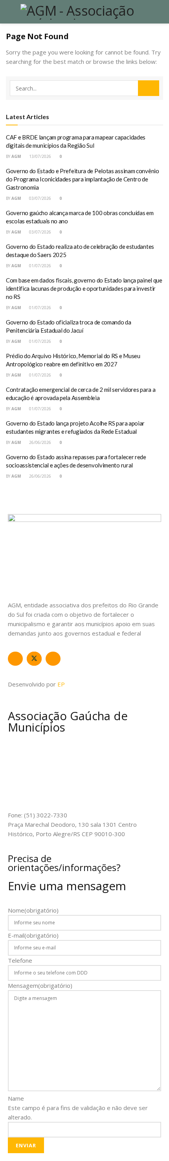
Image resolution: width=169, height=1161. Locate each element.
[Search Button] (148, 88)
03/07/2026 (39, 198)
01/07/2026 (39, 265)
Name (16, 1098)
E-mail (33, 935)
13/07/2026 (39, 156)
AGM (16, 156)
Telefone (20, 960)
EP (61, 684)
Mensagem (40, 985)
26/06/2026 (39, 442)
